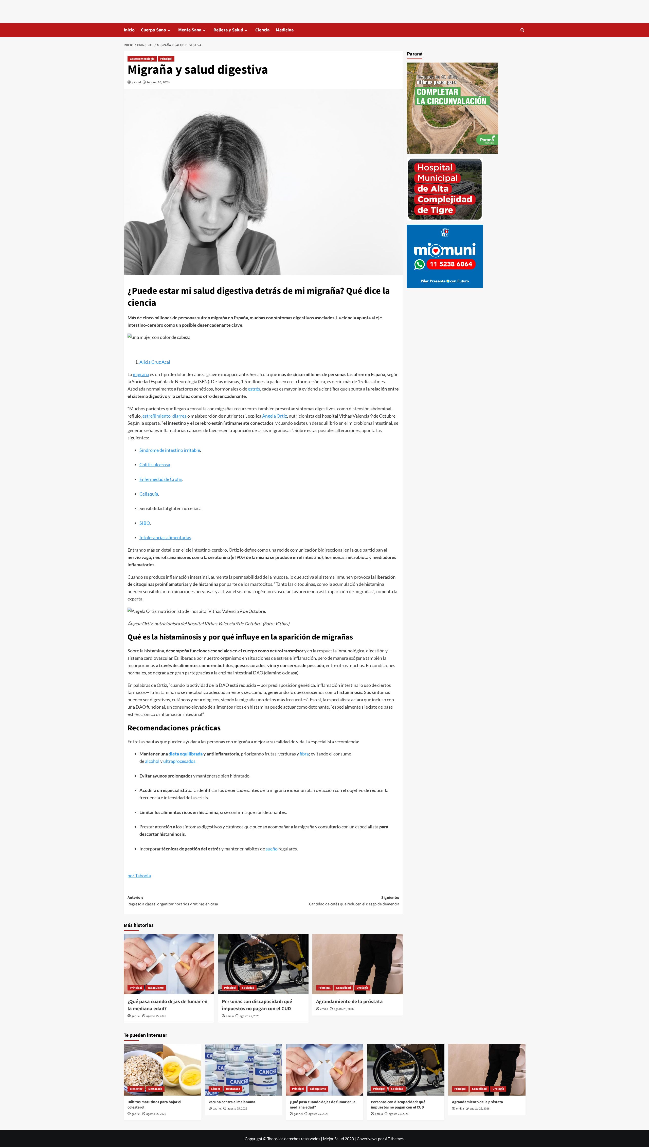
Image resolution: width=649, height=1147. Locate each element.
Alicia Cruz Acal (154, 362)
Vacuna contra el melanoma (232, 1102)
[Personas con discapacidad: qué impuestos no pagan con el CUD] (263, 964)
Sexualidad (343, 988)
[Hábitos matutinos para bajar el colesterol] (162, 1069)
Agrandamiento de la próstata (349, 1001)
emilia (230, 1016)
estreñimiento (156, 416)
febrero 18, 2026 (158, 82)
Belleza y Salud (228, 30)
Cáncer (215, 1089)
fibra (304, 753)
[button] (522, 30)
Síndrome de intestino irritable (169, 450)
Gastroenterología (142, 59)
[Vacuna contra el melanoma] (243, 1069)
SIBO (144, 523)
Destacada (155, 1089)
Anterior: (173, 901)
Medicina (285, 30)
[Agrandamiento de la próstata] (357, 964)
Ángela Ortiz (274, 416)
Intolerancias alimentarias (165, 537)
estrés (254, 389)
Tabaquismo (156, 988)
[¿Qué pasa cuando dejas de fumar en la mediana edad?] (169, 964)
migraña (141, 374)
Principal (166, 59)
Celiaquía (148, 494)
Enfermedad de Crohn (160, 479)
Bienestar (136, 1089)
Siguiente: (354, 901)
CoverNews (367, 1138)
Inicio (129, 30)
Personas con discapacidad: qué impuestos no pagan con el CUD (257, 1005)
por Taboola (139, 875)
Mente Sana (189, 30)
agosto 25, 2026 (156, 1016)
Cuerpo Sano (153, 30)
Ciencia (262, 30)
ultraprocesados (179, 761)
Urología (362, 988)
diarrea (179, 416)
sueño (272, 848)
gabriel (136, 82)
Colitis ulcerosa (154, 464)
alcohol (152, 761)
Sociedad (248, 988)
